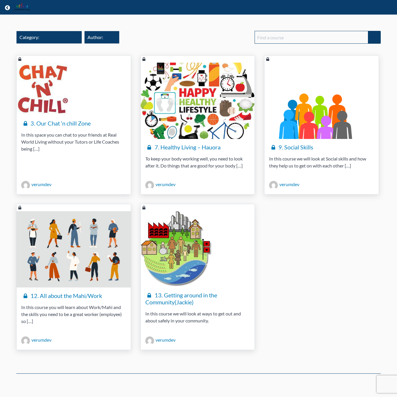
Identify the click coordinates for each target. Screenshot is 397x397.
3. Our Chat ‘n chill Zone (60, 123)
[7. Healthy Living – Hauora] (198, 101)
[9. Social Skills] (321, 101)
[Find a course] (374, 37)
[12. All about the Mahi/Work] (74, 249)
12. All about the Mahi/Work (65, 295)
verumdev (41, 184)
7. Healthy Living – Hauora (187, 147)
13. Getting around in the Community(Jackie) (181, 299)
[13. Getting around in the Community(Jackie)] (198, 249)
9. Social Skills (295, 147)
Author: (98, 37)
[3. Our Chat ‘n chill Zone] (74, 89)
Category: (45, 37)
